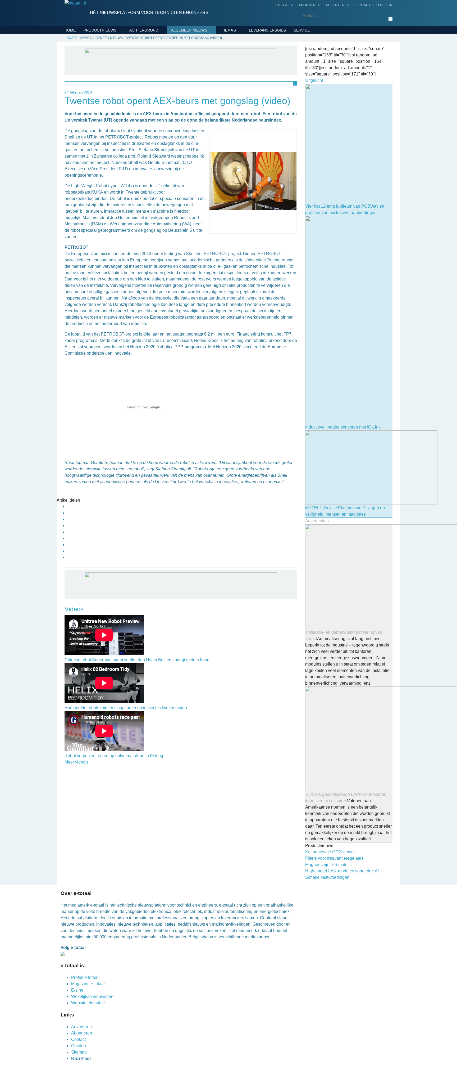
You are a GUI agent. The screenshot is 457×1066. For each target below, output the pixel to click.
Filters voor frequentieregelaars (334, 858)
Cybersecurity (236, 46)
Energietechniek (238, 54)
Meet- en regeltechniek (109, 87)
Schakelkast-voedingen (327, 877)
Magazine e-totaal (88, 984)
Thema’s (228, 30)
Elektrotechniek (103, 63)
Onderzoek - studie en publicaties (195, 132)
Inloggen (284, 5)
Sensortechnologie (106, 95)
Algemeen (182, 38)
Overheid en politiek (193, 152)
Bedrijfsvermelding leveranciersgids (316, 42)
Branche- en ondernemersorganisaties (200, 83)
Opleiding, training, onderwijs (204, 144)
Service (302, 30)
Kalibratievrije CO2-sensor (330, 852)
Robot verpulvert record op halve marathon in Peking (114, 755)
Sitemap (79, 1052)
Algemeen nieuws (189, 30)
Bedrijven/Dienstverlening (113, 38)
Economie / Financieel (194, 95)
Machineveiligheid (240, 71)
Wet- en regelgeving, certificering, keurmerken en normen (203, 176)
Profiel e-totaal (84, 977)
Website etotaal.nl (88, 1003)
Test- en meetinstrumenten (113, 112)
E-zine (77, 990)
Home (70, 30)
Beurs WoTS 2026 (238, 38)
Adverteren (337, 5)
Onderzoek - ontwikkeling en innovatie (203, 115)
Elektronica (98, 54)
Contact (362, 5)
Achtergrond (143, 30)
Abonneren (309, 5)
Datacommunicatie (104, 46)
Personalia (184, 160)
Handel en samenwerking (198, 103)
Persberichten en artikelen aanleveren (324, 58)
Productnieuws (100, 30)
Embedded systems (104, 71)
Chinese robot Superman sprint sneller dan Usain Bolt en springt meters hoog (137, 660)
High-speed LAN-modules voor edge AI (342, 871)
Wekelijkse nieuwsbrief (93, 996)
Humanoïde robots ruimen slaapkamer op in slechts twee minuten (126, 708)
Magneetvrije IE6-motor (327, 864)
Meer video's (76, 762)
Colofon (384, 5)
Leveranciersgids (267, 30)
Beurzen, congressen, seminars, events (206, 67)
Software (95, 104)
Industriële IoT (237, 63)
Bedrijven (182, 54)
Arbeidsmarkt (186, 46)
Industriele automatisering (114, 79)
